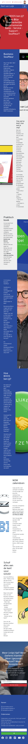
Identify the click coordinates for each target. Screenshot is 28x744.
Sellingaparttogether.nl (9, 708)
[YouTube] (19, 738)
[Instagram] (6, 738)
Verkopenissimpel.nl (8, 710)
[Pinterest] (23, 738)
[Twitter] (14, 738)
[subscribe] (14, 733)
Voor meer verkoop (14, 685)
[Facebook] (2, 738)
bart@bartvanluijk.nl (18, 2)
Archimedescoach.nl (8, 707)
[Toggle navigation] (25, 6)
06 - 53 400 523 (7, 2)
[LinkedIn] (10, 738)
